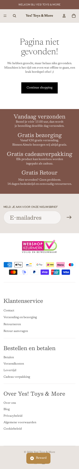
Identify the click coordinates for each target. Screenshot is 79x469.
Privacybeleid (13, 416)
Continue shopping (39, 87)
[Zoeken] (14, 16)
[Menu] (5, 16)
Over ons (10, 403)
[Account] (64, 16)
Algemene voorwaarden (20, 422)
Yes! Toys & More (44, 452)
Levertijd (10, 370)
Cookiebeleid (13, 429)
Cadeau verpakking (17, 377)
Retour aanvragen (16, 331)
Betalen (9, 357)
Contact (9, 310)
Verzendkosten (14, 364)
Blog (7, 409)
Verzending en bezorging (20, 317)
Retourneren (12, 324)
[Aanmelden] (69, 217)
